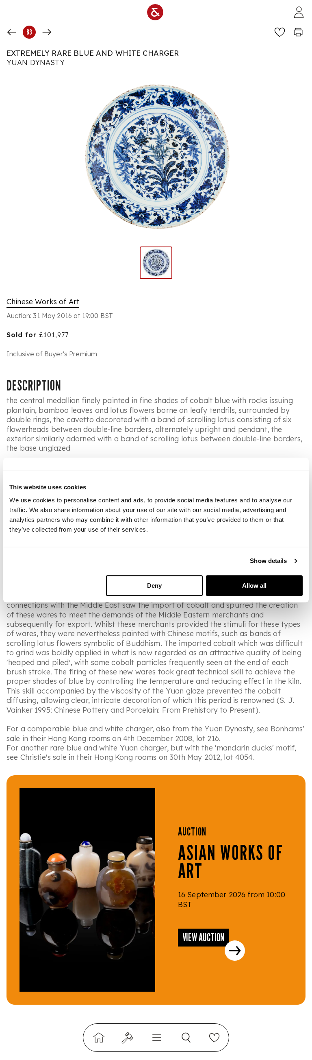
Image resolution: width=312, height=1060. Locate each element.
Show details (268, 560)
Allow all (254, 585)
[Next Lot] (46, 32)
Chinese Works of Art (42, 301)
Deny (154, 585)
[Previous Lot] (11, 32)
